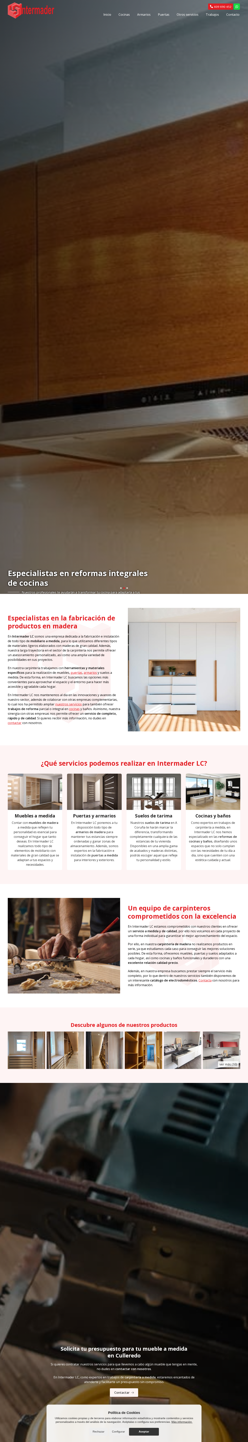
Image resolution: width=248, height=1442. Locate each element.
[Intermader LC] (31, 10)
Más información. (182, 1421)
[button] (121, 1148)
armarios (90, 1232)
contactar (15, 1282)
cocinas (74, 1269)
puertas (76, 1232)
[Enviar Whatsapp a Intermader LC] (237, 6)
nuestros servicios (68, 1264)
